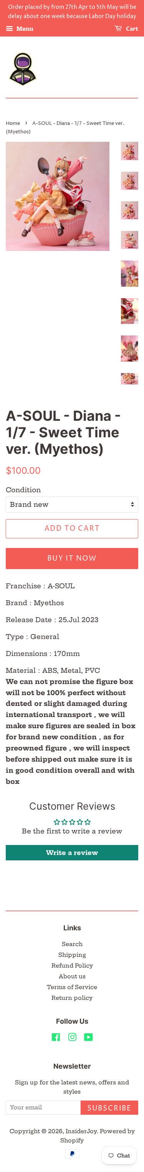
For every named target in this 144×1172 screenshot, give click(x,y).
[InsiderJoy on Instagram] (72, 1038)
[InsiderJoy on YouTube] (88, 1038)
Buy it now (72, 558)
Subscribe (109, 1108)
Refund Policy (72, 965)
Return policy (72, 997)
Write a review (72, 853)
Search (72, 944)
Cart (131, 29)
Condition (23, 490)
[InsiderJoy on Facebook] (55, 1038)
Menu (24, 28)
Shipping (72, 954)
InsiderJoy (81, 1131)
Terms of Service (72, 987)
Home (13, 123)
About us (72, 976)
